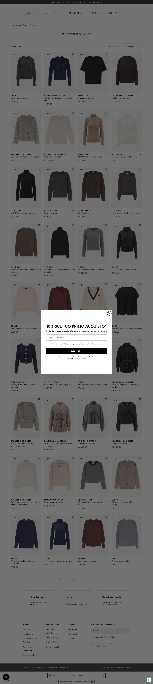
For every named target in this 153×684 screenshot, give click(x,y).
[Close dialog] (109, 313)
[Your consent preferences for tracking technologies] (149, 680)
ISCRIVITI (76, 351)
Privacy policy (82, 358)
